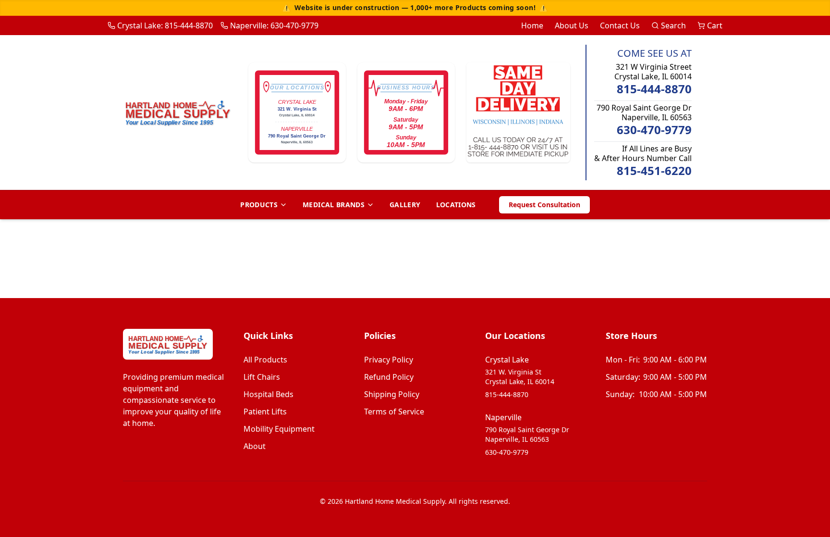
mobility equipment (279, 429)
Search (673, 25)
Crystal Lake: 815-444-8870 (165, 25)
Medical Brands (334, 204)
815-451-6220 (654, 170)
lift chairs (262, 377)
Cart (714, 25)
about (255, 446)
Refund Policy (389, 377)
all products (265, 359)
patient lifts (265, 411)
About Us (571, 25)
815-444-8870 (654, 89)
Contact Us (620, 25)
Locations (456, 204)
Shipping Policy (391, 394)
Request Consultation (544, 204)
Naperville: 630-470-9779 (274, 25)
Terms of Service (394, 411)
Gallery (405, 204)
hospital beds (268, 394)
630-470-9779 (654, 129)
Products (259, 204)
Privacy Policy (388, 359)
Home (532, 25)
